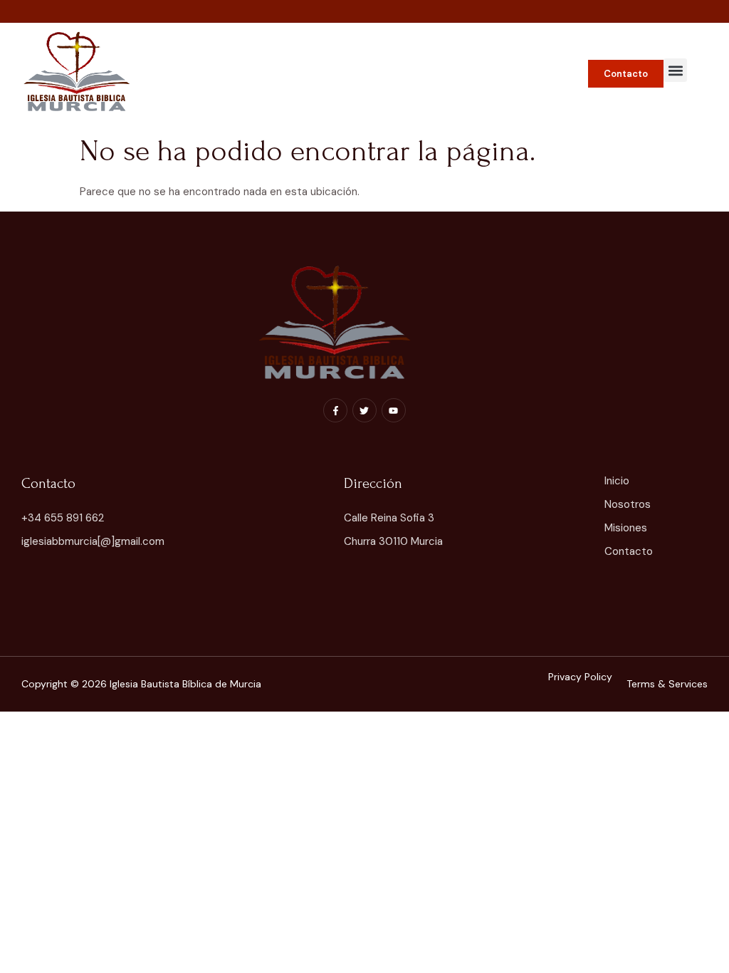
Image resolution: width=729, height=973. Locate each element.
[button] (675, 70)
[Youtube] (394, 410)
